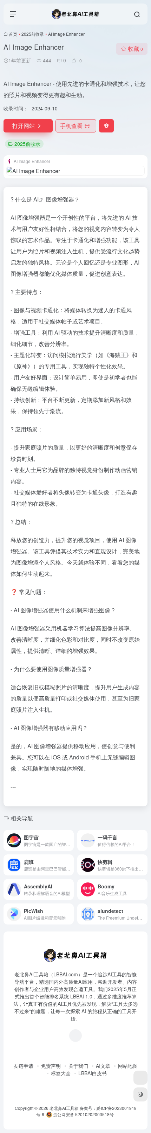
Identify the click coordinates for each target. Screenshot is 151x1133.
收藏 (135, 49)
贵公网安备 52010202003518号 (83, 1114)
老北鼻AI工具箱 (64, 1108)
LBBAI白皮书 (92, 1073)
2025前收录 (32, 34)
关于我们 (78, 1065)
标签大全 (61, 1073)
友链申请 (23, 1065)
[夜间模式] (140, 1094)
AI (36, 199)
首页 (13, 34)
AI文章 (103, 1065)
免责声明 (51, 1065)
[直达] (70, 840)
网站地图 (128, 1065)
